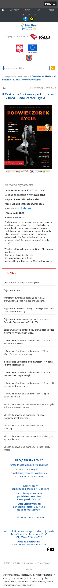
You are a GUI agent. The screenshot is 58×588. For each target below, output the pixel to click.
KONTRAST (31, 18)
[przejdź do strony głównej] (3, 10)
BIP (28, 10)
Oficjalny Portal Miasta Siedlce (17, 36)
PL (23, 14)
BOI (39, 10)
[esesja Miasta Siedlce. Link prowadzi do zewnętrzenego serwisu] (40, 36)
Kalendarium (22, 76)
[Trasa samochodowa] (25, 208)
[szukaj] (53, 68)
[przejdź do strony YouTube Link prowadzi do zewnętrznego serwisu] (52, 549)
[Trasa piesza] (21, 208)
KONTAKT (14, 10)
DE (35, 14)
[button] (50, 3)
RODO (29, 569)
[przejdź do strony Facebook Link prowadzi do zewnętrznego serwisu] (48, 549)
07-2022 (10, 273)
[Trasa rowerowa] (30, 208)
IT (41, 14)
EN (29, 14)
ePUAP (51, 10)
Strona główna (8, 76)
